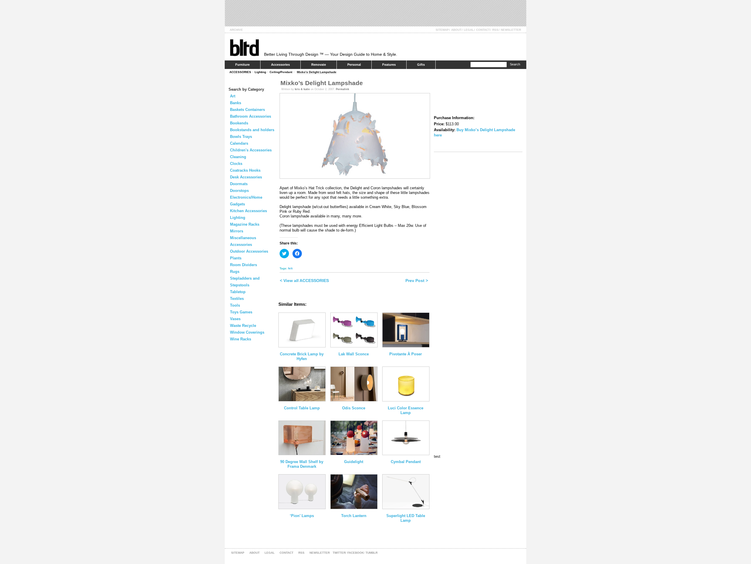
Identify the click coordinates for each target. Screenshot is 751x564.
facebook (355, 552)
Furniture (242, 64)
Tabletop (238, 292)
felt (290, 268)
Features (389, 64)
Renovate (318, 64)
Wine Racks (240, 339)
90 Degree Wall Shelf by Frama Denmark (301, 464)
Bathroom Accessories (250, 116)
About (456, 29)
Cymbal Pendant (406, 462)
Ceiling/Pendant (281, 72)
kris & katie (302, 89)
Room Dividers (243, 265)
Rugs (234, 271)
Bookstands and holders (252, 130)
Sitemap (442, 29)
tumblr (372, 552)
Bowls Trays (241, 136)
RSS (495, 29)
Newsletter (511, 29)
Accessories (280, 64)
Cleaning (238, 157)
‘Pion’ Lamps (302, 516)
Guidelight (353, 462)
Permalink (342, 89)
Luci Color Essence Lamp (405, 410)
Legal (469, 29)
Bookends (239, 123)
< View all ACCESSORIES (304, 280)
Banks (235, 103)
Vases (235, 319)
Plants (235, 258)
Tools (235, 305)
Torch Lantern (353, 516)
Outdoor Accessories (249, 251)
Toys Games (241, 312)
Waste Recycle (243, 325)
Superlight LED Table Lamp (405, 518)
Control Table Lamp (302, 408)
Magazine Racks (244, 224)
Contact (483, 29)
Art (232, 96)
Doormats (239, 184)
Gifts (421, 64)
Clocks (236, 163)
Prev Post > (416, 280)
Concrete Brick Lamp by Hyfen (302, 356)
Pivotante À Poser (405, 354)
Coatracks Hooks (245, 170)
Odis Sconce (353, 408)
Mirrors (236, 231)
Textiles (237, 298)
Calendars (239, 143)
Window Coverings (247, 332)
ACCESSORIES (240, 72)
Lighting (260, 72)
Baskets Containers (247, 109)
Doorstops (239, 190)
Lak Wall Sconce (354, 354)
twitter (339, 552)
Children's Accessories (251, 150)
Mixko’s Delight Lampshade (316, 72)
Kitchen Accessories (248, 211)
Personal (354, 64)
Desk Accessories (246, 177)
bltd (244, 47)
